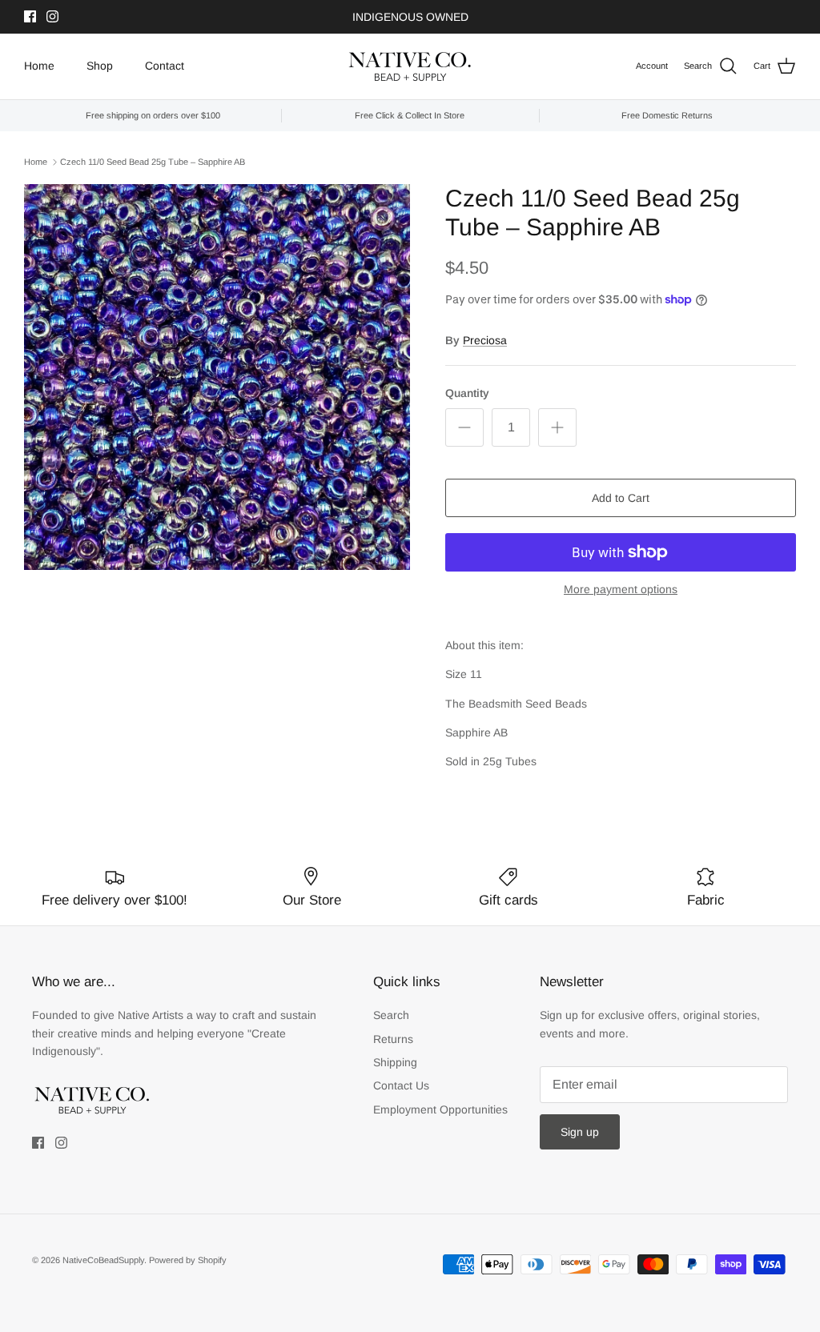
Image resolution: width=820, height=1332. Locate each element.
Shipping (395, 1062)
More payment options (620, 589)
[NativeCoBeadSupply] (410, 66)
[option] (217, 377)
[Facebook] (30, 16)
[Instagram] (52, 16)
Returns (393, 1039)
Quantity (467, 393)
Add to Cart (620, 497)
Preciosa (485, 340)
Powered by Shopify (188, 1260)
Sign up (580, 1131)
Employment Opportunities (440, 1109)
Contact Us (401, 1085)
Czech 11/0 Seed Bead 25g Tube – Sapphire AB (152, 161)
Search (391, 1015)
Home (39, 65)
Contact (164, 65)
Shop (99, 65)
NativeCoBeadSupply (103, 1260)
